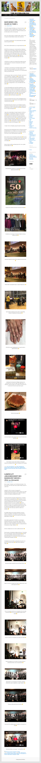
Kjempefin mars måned (7, 468)
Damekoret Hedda (7, 467)
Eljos (30, 113)
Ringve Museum (10, 754)
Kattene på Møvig (32, 138)
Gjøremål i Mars (17, 467)
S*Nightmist (31, 142)
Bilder (18, 466)
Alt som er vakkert (32, 107)
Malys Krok (31, 121)
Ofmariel (30, 123)
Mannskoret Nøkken (10, 753)
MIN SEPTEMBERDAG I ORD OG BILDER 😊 (32, 90)
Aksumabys (31, 133)
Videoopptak (14, 754)
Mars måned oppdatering (10, 466)
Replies (17, 754)
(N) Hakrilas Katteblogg (33, 156)
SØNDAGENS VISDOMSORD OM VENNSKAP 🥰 (32, 35)
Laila (30, 120)
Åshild (30, 108)
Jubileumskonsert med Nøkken (11, 752)
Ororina (30, 149)
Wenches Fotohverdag (32, 127)
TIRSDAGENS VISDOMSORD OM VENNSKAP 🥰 (32, 20)
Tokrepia (30, 78)
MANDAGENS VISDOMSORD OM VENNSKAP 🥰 (32, 28)
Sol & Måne (31, 143)
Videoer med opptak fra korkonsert (21, 468)
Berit (30, 109)
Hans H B (30, 116)
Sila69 (30, 124)
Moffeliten (30, 122)
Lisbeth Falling (31, 139)
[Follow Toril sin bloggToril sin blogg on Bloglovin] (33, 69)
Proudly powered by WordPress (20, 759)
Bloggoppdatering (21, 466)
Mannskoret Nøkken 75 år (17, 753)
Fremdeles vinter (12, 467)
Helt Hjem (30, 117)
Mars (14, 468)
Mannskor (5, 753)
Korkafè (12, 468)
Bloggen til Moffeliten (32, 110)
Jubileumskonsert (22, 467)
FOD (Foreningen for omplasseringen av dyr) (32, 135)
